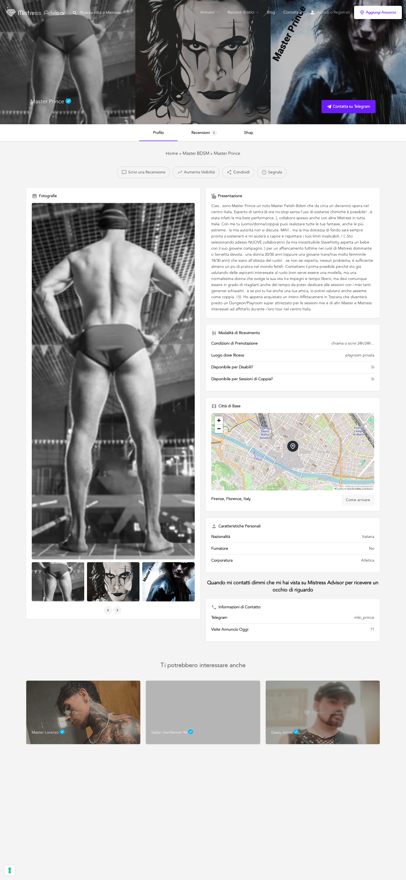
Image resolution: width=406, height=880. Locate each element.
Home (172, 153)
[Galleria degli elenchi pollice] (113, 381)
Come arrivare (358, 500)
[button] (292, 446)
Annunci (207, 12)
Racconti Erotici (241, 12)
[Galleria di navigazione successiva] (118, 610)
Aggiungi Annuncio (381, 12)
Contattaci (292, 12)
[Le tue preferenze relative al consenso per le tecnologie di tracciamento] (9, 870)
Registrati (342, 12)
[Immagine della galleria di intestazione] (67, 62)
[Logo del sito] (36, 12)
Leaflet (339, 488)
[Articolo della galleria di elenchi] (58, 582)
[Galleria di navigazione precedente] (108, 610)
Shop (248, 133)
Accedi (323, 12)
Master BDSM (196, 153)
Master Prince (227, 153)
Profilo (158, 133)
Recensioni (203, 133)
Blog (271, 12)
